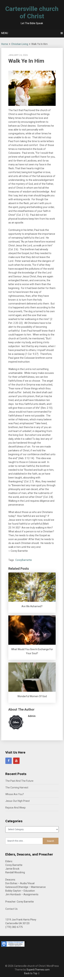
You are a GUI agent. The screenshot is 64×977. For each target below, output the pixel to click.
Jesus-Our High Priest (17, 800)
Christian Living (19, 44)
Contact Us (11, 908)
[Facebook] (8, 761)
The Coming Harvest (16, 787)
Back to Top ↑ (32, 973)
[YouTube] (16, 761)
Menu (4, 33)
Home (4, 44)
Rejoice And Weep (15, 807)
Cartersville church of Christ (31, 12)
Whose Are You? (14, 794)
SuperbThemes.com (38, 969)
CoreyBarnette (23, 560)
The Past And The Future (19, 780)
